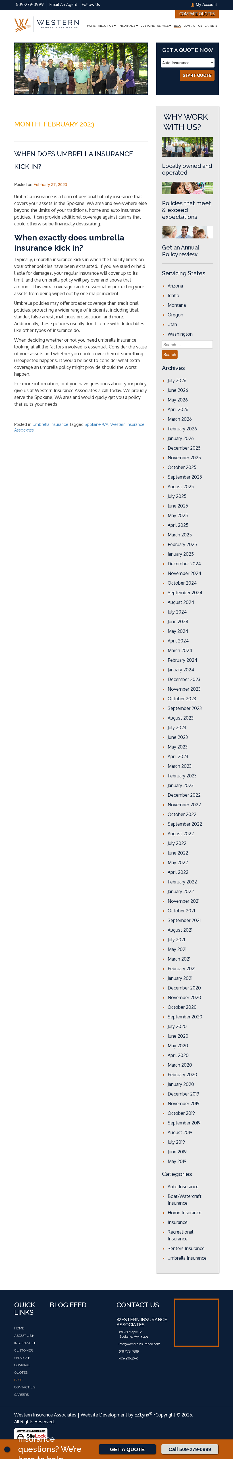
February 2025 (182, 544)
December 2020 (184, 988)
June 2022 (178, 853)
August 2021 (180, 930)
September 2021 (184, 920)
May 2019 (177, 1161)
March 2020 (180, 1065)
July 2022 (177, 843)
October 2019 (181, 1113)
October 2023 (182, 698)
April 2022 (178, 872)
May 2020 (178, 1045)
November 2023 (184, 689)
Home (91, 25)
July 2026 (177, 380)
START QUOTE (197, 75)
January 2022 (181, 891)
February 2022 (182, 882)
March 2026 (180, 419)
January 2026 (181, 438)
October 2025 (182, 467)
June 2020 (178, 1036)
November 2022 (184, 804)
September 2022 (185, 824)
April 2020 (178, 1055)
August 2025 (181, 486)
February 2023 (182, 776)
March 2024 (180, 650)
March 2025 (180, 535)
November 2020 (184, 997)
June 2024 (178, 621)
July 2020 (177, 1026)
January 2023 (181, 785)
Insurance (127, 25)
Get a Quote (127, 1449)
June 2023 (178, 737)
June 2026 (178, 390)
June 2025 (178, 506)
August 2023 (181, 718)
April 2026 (178, 409)
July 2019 (176, 1142)
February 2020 (182, 1074)
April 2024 (178, 641)
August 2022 (181, 833)
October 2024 (182, 583)
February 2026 (182, 429)
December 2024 (184, 563)
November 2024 (184, 573)
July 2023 (177, 727)
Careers (211, 25)
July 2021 (176, 939)
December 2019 (183, 1094)
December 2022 (184, 795)
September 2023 (185, 708)
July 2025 (177, 496)
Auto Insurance (183, 1186)
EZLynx (141, 1415)
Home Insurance (184, 1212)
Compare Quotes (197, 13)
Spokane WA (96, 424)
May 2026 (178, 400)
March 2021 (179, 959)
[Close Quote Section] (7, 1449)
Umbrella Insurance (50, 424)
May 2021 (177, 949)
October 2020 (182, 1007)
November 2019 (183, 1103)
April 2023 (178, 756)
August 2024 (181, 602)
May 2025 (178, 515)
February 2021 (181, 968)
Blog (177, 25)
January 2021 (180, 978)
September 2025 (185, 477)
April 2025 (178, 525)
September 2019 (184, 1123)
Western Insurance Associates (45, 1415)
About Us (105, 25)
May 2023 (178, 747)
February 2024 (182, 660)
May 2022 (178, 862)
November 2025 (184, 457)
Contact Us (193, 25)
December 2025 (184, 448)
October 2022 (182, 814)
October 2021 (181, 911)
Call (189, 1449)
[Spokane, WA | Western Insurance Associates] (46, 23)
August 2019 (180, 1132)
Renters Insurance (186, 1248)
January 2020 (181, 1084)
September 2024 (185, 592)
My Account (206, 4)
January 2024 (181, 670)
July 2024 (177, 612)
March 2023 (180, 766)
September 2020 (185, 1017)
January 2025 (181, 554)
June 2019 (177, 1151)
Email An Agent (62, 4)
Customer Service (154, 25)
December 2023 (184, 679)
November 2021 (183, 901)
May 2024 (178, 631)
